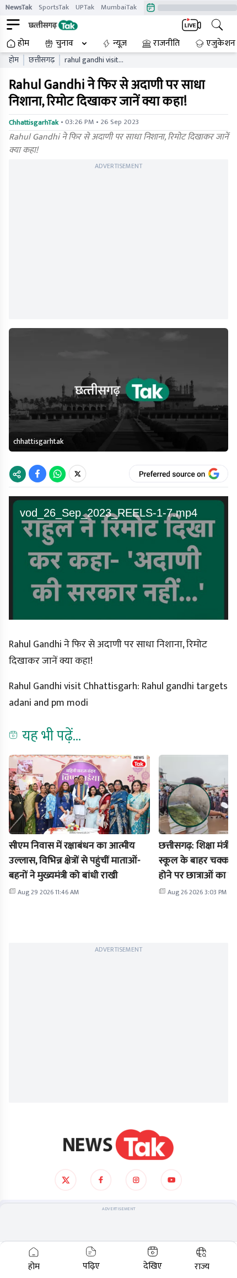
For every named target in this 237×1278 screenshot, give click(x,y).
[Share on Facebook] (37, 473)
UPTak (85, 7)
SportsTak (54, 7)
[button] (79, 794)
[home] (118, 1144)
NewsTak (19, 7)
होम (23, 43)
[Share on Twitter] (77, 473)
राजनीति (166, 43)
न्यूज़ (120, 43)
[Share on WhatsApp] (57, 473)
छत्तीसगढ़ (42, 60)
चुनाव (64, 43)
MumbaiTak (119, 7)
